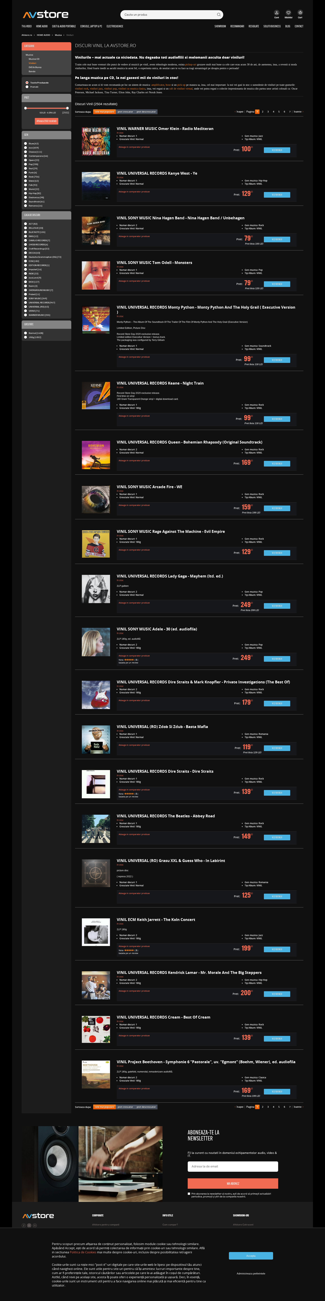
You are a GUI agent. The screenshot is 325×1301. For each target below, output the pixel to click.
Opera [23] (34, 160)
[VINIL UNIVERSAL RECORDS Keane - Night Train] (96, 404)
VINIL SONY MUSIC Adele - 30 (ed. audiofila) (157, 629)
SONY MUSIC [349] (38, 298)
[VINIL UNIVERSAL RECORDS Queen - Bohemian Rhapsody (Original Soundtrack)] (96, 456)
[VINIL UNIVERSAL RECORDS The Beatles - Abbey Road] (96, 829)
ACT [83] (33, 223)
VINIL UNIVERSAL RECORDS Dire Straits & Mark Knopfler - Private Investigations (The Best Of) (203, 682)
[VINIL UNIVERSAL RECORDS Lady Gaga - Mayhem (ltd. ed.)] (96, 594)
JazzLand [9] (35, 277)
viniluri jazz (96, 88)
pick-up (181, 84)
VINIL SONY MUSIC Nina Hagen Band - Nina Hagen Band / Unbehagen (181, 217)
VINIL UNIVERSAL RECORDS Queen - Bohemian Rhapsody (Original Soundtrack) (189, 442)
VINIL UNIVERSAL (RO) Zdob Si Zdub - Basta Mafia (162, 726)
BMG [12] (33, 236)
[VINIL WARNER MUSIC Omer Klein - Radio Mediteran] (96, 142)
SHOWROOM (220, 26)
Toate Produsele (39, 82)
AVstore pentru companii (105, 1225)
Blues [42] (34, 143)
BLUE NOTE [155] (37, 232)
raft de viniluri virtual (181, 88)
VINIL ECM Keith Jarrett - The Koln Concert (156, 919)
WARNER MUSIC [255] (39, 315)
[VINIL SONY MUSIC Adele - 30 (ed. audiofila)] (96, 647)
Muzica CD (34, 58)
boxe (168, 84)
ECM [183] (34, 261)
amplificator (157, 84)
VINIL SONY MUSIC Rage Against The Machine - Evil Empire (171, 531)
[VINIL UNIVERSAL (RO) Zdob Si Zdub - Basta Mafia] (96, 740)
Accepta (250, 1255)
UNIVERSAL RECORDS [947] (42, 302)
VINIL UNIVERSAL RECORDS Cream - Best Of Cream (163, 1017)
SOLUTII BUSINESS (272, 26)
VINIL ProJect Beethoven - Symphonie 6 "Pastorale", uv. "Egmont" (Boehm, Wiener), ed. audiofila (206, 1061)
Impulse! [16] (35, 269)
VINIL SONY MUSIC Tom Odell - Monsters (154, 262)
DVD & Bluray (35, 67)
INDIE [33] (33, 273)
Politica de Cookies (83, 1252)
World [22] (34, 189)
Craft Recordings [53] (39, 248)
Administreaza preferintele (251, 1273)
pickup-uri (190, 64)
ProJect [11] (34, 294)
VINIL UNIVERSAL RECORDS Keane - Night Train (160, 383)
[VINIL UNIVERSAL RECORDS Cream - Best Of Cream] (96, 1031)
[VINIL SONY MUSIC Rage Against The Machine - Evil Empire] (96, 545)
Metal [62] (34, 180)
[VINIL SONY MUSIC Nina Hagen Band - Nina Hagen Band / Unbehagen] (96, 231)
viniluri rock (81, 88)
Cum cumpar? (170, 1225)
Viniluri (32, 63)
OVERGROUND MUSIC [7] (41, 290)
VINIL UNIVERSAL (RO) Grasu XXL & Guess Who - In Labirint (171, 860)
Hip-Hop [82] (35, 193)
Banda (32, 71)
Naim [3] (33, 286)
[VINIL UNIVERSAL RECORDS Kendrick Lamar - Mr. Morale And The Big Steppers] (96, 986)
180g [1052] (35, 337)
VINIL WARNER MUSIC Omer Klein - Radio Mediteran (165, 128)
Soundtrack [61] (36, 201)
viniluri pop (110, 88)
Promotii (34, 86)
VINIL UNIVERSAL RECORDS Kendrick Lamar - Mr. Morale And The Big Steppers (189, 972)
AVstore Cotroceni (243, 1225)
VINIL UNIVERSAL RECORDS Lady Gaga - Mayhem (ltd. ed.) (170, 576)
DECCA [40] (34, 252)
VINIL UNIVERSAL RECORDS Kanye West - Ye (157, 173)
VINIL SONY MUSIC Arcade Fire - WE (149, 486)
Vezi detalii (277, 150)
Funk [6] (33, 172)
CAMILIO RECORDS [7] (39, 240)
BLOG (287, 26)
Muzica (29, 54)
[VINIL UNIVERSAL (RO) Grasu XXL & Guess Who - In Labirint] (96, 881)
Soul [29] (33, 168)
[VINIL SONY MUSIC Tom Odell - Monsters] (96, 276)
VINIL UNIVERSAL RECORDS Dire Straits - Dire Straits (165, 771)
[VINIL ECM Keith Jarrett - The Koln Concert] (96, 937)
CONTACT (299, 26)
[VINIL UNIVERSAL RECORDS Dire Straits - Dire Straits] (96, 785)
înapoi (240, 111)
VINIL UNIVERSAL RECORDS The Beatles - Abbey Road (166, 815)
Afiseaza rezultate (46, 121)
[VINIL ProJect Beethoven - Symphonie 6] (96, 1080)
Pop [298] (33, 164)
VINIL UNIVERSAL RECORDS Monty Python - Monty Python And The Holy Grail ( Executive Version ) (206, 310)
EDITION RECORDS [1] (39, 265)
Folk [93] (33, 185)
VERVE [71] (34, 310)
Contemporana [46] (38, 155)
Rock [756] (34, 176)
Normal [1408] (36, 333)
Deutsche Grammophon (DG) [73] (45, 256)
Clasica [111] (35, 151)
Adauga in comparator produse (134, 146)
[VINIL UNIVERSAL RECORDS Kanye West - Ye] (96, 187)
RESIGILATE (254, 26)
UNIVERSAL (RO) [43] (39, 306)
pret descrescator (146, 111)
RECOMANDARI (237, 26)
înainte (297, 111)
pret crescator (125, 111)
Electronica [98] (36, 197)
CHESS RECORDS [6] (38, 244)
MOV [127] (34, 281)
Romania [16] (35, 205)
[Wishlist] (288, 16)
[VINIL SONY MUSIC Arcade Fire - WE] (96, 500)
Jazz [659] (34, 147)
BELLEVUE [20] (36, 227)
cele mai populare (104, 111)
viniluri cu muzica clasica (131, 88)
